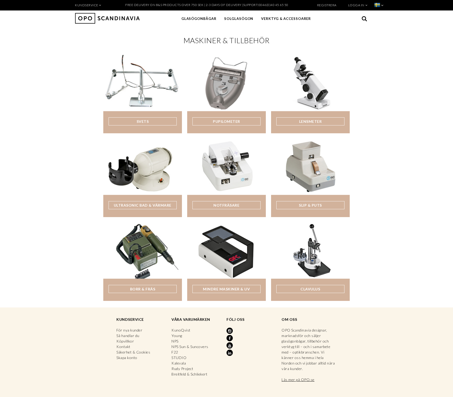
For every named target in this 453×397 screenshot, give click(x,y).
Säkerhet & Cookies (133, 352)
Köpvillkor (125, 341)
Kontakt (123, 346)
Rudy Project (182, 368)
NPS (175, 341)
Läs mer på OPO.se (298, 379)
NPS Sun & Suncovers (189, 346)
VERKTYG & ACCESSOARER (286, 18)
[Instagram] (230, 331)
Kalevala (178, 363)
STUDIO (178, 357)
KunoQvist (181, 330)
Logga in (356, 5)
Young (176, 335)
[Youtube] (230, 345)
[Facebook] (230, 338)
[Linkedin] (230, 353)
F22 (174, 352)
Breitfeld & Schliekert (189, 374)
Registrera (327, 5)
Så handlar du (127, 335)
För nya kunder (129, 330)
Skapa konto (126, 357)
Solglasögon (238, 18)
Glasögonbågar (199, 18)
